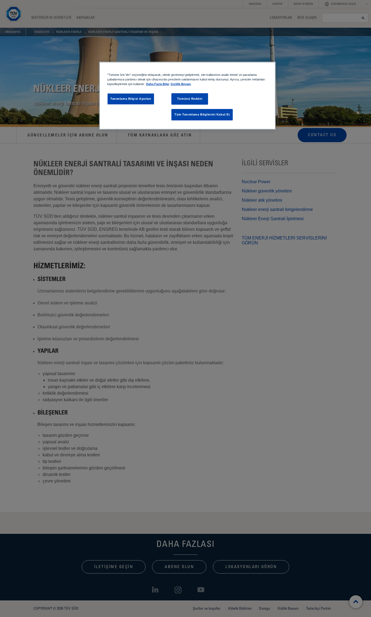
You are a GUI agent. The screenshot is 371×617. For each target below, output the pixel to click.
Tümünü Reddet (189, 98)
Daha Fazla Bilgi (157, 84)
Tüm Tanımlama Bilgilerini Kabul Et (202, 114)
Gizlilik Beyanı (181, 84)
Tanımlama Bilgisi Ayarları (130, 98)
